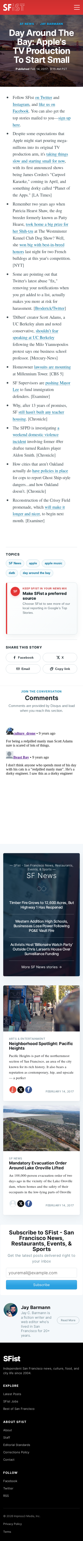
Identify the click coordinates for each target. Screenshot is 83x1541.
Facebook (10, 1481)
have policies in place (50, 470)
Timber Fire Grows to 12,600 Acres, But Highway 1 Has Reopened (41, 905)
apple (33, 563)
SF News (27, 24)
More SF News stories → (41, 967)
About (7, 1430)
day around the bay (36, 573)
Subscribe (41, 1285)
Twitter (8, 1488)
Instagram (21, 104)
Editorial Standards (16, 1445)
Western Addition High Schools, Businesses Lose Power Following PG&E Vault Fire (42, 926)
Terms (7, 1531)
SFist (11, 1358)
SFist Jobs (10, 1401)
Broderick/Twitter (50, 308)
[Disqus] (41, 782)
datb (12, 573)
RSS (6, 1496)
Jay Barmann (51, 24)
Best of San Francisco (19, 1409)
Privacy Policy (12, 1524)
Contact (9, 1459)
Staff (6, 1437)
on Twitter (43, 97)
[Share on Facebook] (29, 1090)
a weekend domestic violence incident (36, 434)
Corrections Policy (16, 1452)
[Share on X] (21, 1090)
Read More (68, 1320)
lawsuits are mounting (52, 367)
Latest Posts (12, 1394)
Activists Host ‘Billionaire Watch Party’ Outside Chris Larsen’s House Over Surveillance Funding (41, 949)
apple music (53, 563)
